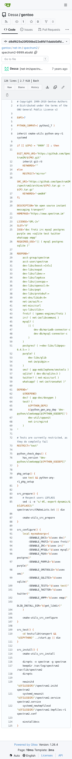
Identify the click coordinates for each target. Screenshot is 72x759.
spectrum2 (31, 47)
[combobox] (25, 59)
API (60, 755)
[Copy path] (35, 52)
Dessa (13, 15)
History (35, 87)
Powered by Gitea (26, 744)
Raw (9, 87)
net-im (17, 47)
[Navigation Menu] (66, 5)
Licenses (47, 755)
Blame (21, 87)
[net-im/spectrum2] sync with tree (42, 68)
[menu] (14, 755)
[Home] (7, 5)
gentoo (27, 15)
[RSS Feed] (6, 22)
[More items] (67, 29)
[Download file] (47, 87)
